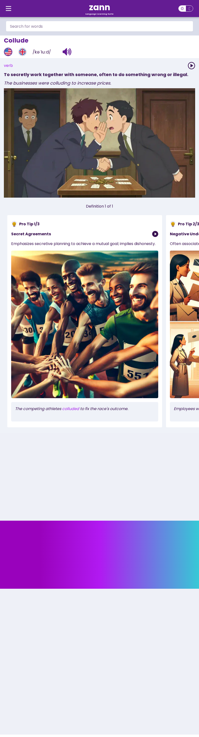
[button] (67, 51)
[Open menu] (8, 8)
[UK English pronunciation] (22, 52)
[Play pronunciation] (191, 65)
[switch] (185, 8)
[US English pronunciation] (8, 52)
